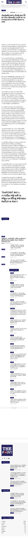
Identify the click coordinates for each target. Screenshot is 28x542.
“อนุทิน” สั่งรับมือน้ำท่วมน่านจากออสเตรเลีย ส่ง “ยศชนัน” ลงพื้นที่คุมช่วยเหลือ (18, 375)
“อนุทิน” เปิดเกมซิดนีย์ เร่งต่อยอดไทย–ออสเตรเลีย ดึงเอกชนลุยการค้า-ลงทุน (18, 392)
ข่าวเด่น (3, 236)
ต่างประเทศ (12, 308)
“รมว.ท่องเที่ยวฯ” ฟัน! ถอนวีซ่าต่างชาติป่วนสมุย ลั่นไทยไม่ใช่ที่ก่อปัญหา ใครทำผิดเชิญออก (17, 254)
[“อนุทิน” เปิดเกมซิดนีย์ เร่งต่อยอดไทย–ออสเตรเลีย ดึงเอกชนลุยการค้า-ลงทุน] (5, 391)
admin (2, 243)
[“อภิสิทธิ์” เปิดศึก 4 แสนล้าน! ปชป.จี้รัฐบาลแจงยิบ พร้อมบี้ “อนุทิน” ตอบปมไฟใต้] (5, 247)
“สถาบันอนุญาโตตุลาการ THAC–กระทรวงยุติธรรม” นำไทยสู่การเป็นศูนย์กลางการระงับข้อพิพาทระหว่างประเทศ (18, 366)
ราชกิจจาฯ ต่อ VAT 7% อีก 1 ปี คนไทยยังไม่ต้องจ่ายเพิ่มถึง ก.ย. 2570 (18, 330)
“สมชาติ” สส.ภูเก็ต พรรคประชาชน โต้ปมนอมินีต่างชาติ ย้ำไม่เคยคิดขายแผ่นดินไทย (17, 338)
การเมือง (7, 5)
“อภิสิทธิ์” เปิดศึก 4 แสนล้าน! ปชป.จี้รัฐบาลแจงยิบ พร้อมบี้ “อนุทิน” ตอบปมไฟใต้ (17, 246)
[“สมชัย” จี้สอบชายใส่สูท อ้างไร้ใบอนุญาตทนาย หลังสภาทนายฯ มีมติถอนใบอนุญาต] (5, 400)
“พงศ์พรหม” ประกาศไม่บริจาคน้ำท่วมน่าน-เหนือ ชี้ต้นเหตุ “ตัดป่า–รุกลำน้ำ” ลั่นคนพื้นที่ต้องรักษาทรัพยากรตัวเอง (18, 356)
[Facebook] (2, 458)
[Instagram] (5, 458)
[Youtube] (9, 458)
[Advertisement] (14, 423)
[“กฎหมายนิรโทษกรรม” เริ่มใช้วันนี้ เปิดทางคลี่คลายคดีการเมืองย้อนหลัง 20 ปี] (5, 321)
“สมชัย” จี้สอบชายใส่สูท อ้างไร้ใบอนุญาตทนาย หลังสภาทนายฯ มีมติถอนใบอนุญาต (18, 401)
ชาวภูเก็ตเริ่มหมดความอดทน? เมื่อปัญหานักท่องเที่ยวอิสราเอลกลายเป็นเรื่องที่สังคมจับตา (17, 347)
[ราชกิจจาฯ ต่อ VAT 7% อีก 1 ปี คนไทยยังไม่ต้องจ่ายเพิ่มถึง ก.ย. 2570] (5, 329)
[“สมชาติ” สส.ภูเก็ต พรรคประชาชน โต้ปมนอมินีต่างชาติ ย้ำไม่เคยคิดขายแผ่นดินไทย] (5, 338)
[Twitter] (7, 458)
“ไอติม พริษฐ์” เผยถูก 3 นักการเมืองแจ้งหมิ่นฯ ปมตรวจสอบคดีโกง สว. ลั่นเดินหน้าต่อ (17, 384)
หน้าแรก (3, 5)
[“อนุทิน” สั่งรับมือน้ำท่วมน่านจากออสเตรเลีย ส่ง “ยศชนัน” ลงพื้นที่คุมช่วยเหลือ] (5, 374)
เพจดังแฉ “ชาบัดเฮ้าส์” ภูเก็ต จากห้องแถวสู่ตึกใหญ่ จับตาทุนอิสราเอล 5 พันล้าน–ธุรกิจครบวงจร (13, 240)
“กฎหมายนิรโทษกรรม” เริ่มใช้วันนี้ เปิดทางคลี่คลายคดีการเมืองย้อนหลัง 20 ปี (18, 321)
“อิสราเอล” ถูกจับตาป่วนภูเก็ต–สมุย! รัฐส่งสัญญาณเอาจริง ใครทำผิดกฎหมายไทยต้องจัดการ (18, 261)
